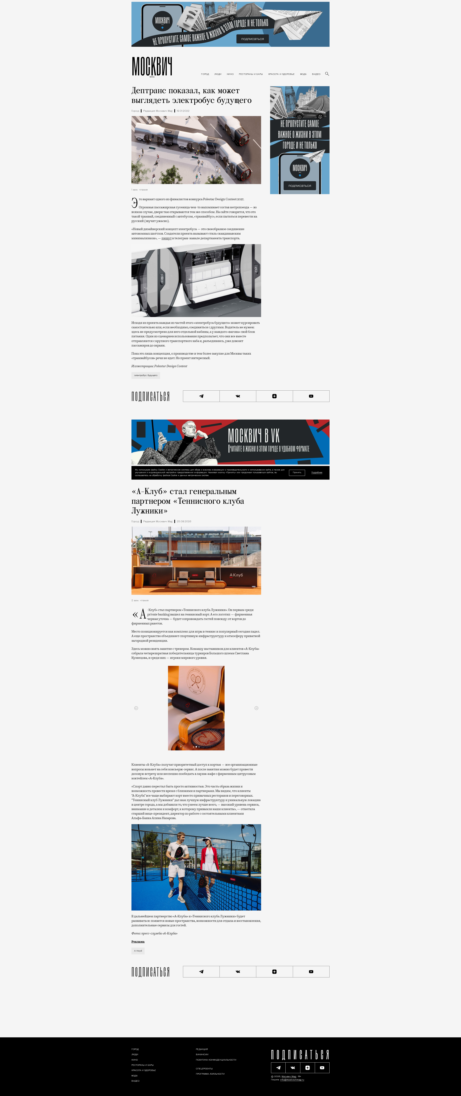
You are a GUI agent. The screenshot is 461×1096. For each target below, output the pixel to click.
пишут (167, 238)
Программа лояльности (210, 1074)
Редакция (202, 1049)
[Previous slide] (136, 708)
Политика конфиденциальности (216, 1060)
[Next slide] (256, 708)
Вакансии (202, 1055)
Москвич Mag (289, 1076)
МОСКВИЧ (152, 66)
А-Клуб (138, 951)
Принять (297, 473)
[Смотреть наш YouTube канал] (311, 396)
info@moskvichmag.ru (292, 1080)
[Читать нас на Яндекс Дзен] (274, 396)
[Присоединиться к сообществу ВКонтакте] (238, 396)
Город (135, 111)
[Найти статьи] (327, 74)
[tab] (193, 747)
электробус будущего (145, 375)
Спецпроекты (204, 1069)
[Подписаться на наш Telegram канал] (201, 396)
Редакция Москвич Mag (158, 111)
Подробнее (316, 473)
